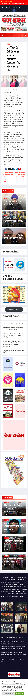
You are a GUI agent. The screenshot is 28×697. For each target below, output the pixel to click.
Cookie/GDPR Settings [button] (8, 693)
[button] (22, 35)
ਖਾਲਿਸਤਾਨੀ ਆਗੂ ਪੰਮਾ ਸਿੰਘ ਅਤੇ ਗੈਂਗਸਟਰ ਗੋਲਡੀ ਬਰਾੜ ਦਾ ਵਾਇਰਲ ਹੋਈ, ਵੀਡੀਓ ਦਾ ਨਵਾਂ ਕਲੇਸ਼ (13, 335)
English (6, 555)
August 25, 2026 (10, 564)
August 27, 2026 (10, 529)
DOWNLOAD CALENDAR (14, 309)
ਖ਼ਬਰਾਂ (8, 44)
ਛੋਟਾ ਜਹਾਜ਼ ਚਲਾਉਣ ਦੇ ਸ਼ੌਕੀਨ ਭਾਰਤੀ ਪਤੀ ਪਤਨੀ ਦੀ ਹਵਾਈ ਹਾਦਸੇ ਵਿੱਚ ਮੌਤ (13, 238)
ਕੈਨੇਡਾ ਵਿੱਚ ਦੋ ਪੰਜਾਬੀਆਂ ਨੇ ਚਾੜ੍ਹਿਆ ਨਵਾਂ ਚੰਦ (14, 323)
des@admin (17, 207)
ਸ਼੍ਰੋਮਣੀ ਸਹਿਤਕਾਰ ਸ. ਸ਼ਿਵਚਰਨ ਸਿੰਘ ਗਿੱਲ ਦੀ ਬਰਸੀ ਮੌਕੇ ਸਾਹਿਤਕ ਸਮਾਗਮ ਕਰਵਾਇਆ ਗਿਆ (8, 177)
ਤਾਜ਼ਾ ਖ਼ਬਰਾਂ (7, 502)
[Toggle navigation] (13, 35)
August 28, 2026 (10, 511)
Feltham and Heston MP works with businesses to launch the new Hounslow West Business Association (13, 654)
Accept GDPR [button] (19, 693)
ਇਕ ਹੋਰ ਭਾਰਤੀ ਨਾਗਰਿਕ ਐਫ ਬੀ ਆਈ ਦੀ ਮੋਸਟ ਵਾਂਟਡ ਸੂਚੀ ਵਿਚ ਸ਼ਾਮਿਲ (14, 526)
